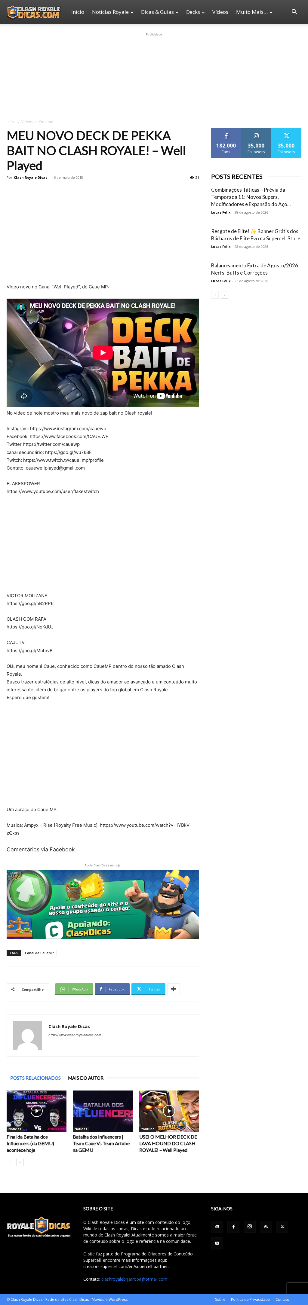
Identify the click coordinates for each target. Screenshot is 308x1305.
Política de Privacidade (250, 1299)
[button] (294, 12)
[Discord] (217, 1227)
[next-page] (20, 1162)
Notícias (14, 1129)
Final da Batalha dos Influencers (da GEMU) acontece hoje (30, 1143)
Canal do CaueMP (39, 953)
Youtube (147, 1129)
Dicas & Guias (157, 11)
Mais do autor (85, 1078)
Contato (282, 1299)
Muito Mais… (252, 11)
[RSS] (266, 1227)
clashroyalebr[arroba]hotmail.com (134, 1279)
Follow (256, 130)
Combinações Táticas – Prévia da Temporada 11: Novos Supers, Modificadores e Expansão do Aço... (251, 197)
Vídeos (220, 11)
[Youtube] (217, 1243)
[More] (173, 989)
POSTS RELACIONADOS (35, 1078)
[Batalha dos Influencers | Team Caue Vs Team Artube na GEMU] (103, 1111)
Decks (193, 11)
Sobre (220, 1299)
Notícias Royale (110, 11)
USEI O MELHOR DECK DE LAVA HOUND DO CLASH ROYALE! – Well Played (168, 1143)
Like (226, 130)
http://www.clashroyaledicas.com (74, 1035)
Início (77, 11)
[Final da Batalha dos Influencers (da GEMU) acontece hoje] (36, 1111)
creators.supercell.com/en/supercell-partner (125, 1266)
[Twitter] (282, 1227)
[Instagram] (250, 1227)
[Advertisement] (154, 75)
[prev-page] (10, 1162)
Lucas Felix (220, 212)
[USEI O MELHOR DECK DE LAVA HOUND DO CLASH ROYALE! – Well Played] (169, 1111)
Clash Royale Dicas (30, 177)
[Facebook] (233, 1227)
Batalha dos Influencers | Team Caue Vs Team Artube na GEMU (101, 1143)
